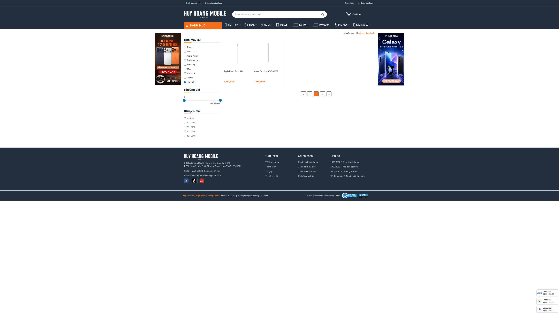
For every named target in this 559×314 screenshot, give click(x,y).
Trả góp (269, 171)
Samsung (191, 64)
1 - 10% (190, 118)
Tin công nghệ (271, 176)
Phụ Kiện (191, 82)
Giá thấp (371, 33)
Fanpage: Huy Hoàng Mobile (343, 171)
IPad (189, 51)
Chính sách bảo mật (307, 171)
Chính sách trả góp (193, 3)
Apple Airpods (193, 60)
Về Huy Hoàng (272, 162)
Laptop (190, 77)
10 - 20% (191, 123)
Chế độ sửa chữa (306, 176)
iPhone (190, 47)
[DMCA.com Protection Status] (363, 195)
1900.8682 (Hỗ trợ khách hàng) (345, 162)
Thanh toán (349, 3)
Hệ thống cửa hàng (365, 3)
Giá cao (361, 33)
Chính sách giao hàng (213, 3)
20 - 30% (191, 127)
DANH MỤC (197, 25)
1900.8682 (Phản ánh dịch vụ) (344, 167)
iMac (189, 69)
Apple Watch (192, 56)
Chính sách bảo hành (308, 162)
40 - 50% (191, 136)
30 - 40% (191, 131)
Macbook (191, 73)
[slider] (184, 100)
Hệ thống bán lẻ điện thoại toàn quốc (347, 176)
